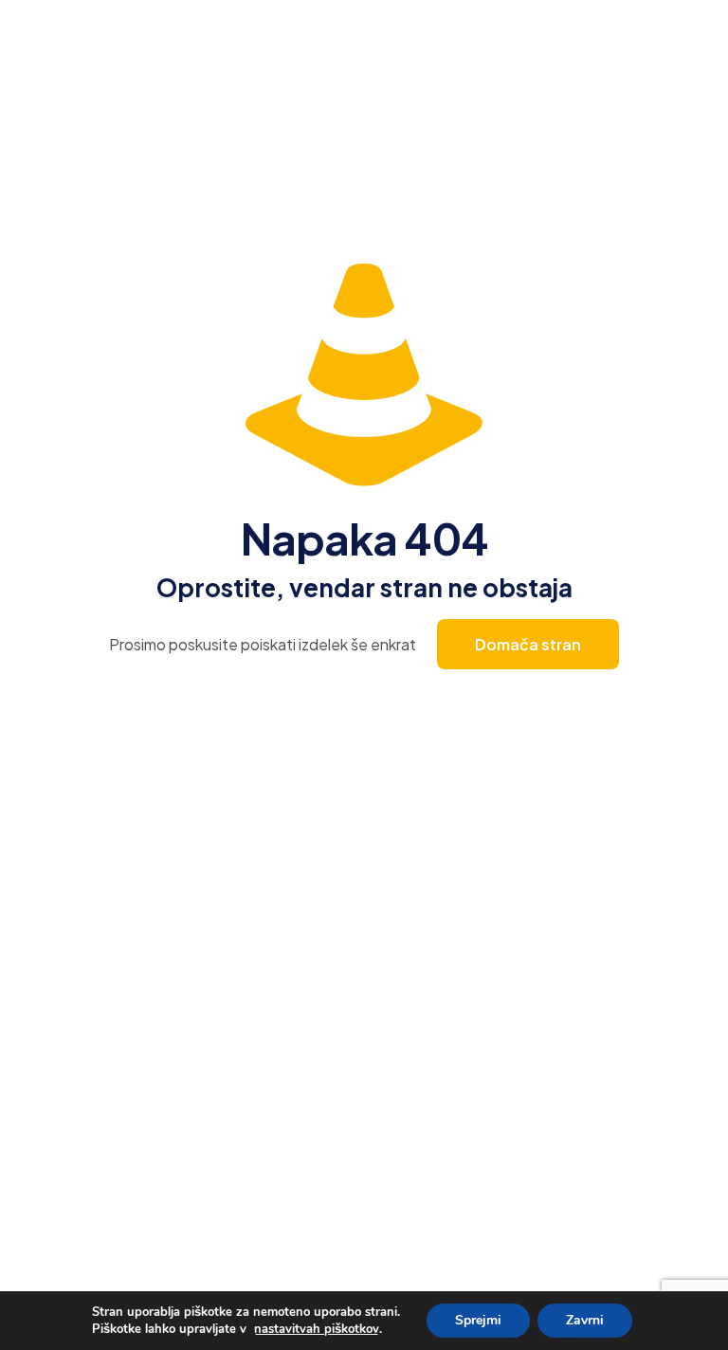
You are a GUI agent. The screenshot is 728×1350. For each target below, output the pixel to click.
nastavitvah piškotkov (316, 1329)
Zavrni (585, 1320)
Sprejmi (478, 1320)
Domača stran (528, 644)
